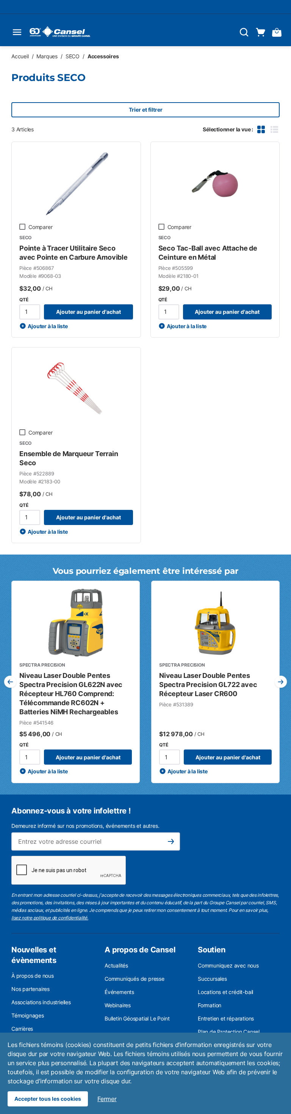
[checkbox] (22, 227)
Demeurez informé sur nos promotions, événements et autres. (85, 826)
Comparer (40, 227)
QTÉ (23, 299)
